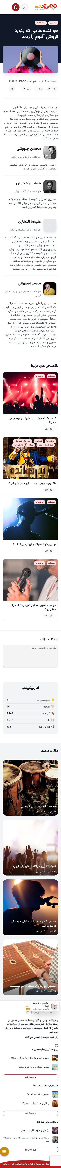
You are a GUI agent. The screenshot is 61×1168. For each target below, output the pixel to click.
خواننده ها (41, 22)
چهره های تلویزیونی (23, 441)
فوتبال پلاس (18, 445)
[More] (12, 89)
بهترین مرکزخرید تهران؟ (41, 1004)
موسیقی (53, 22)
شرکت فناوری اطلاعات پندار (22, 1164)
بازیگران (31, 445)
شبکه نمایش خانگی (45, 445)
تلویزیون (38, 441)
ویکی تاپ (45, 1164)
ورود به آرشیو (30, 1077)
